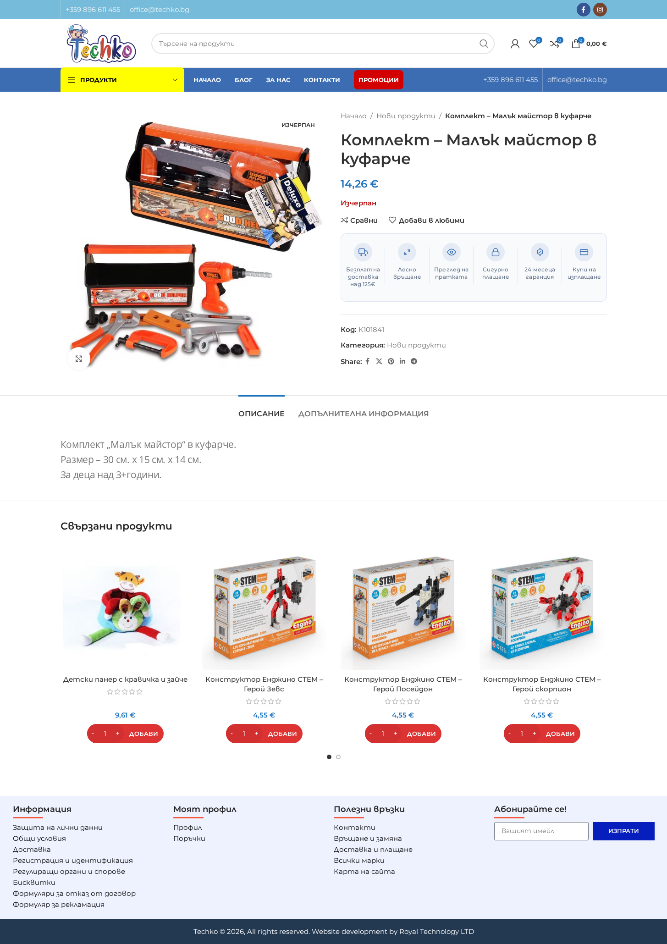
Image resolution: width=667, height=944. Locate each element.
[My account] (515, 43)
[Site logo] (102, 42)
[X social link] (379, 361)
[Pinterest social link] (391, 361)
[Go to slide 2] (338, 757)
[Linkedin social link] (402, 361)
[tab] (261, 409)
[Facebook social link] (583, 10)
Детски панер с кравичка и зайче (125, 679)
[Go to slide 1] (329, 757)
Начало (354, 115)
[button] (125, 733)
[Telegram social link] (414, 361)
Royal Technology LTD (436, 931)
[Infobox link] (93, 9)
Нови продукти (405, 115)
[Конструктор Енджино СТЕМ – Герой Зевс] (264, 607)
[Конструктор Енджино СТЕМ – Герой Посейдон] (403, 607)
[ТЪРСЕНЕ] (484, 43)
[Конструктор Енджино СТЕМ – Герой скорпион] (542, 607)
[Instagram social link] (600, 10)
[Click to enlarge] (78, 358)
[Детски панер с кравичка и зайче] (125, 607)
